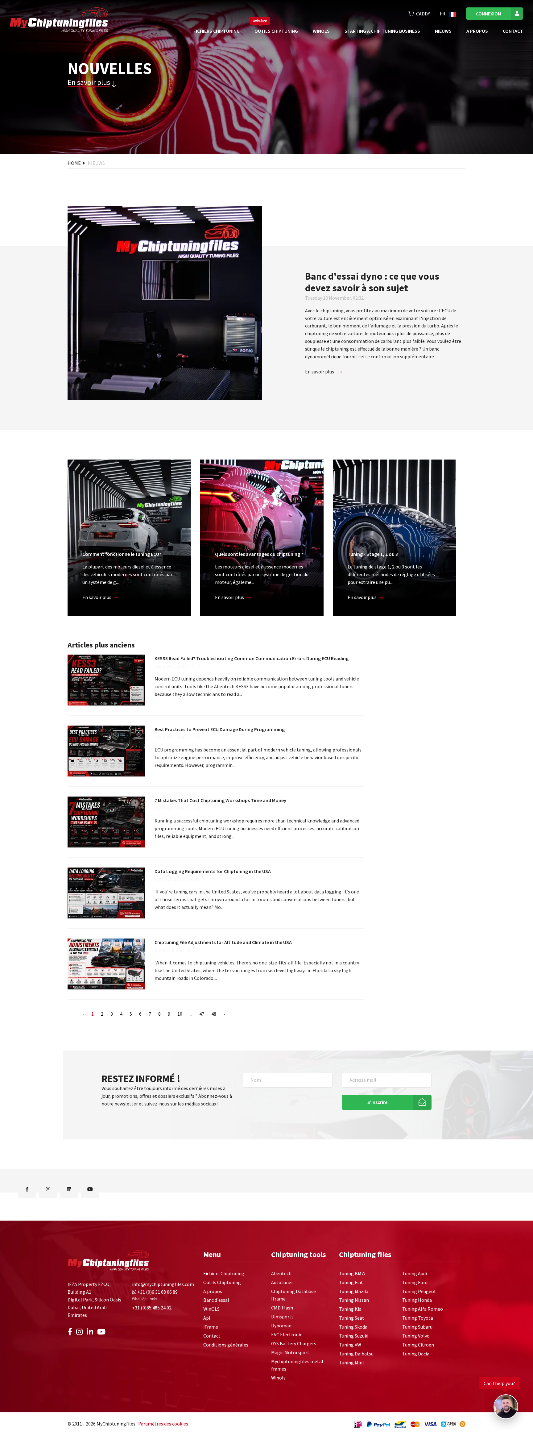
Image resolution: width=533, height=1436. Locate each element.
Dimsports (282, 1317)
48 (213, 1014)
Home (75, 163)
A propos (477, 31)
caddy (423, 13)
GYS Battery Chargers (293, 1343)
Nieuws (443, 31)
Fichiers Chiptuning (216, 31)
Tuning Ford (415, 1282)
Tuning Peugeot (419, 1291)
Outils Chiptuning (276, 31)
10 (179, 1014)
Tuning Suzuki (353, 1336)
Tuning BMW (352, 1273)
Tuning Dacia (415, 1354)
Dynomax (281, 1325)
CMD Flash (282, 1308)
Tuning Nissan (354, 1300)
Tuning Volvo (416, 1336)
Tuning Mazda (353, 1291)
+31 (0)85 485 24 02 (151, 1308)
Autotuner (282, 1282)
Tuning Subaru (417, 1327)
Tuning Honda (417, 1300)
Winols (278, 1378)
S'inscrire (377, 1102)
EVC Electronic (286, 1334)
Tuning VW (350, 1345)
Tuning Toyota (417, 1318)
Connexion (488, 13)
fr (443, 13)
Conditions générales (225, 1345)
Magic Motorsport (290, 1352)
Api (206, 1318)
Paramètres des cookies (163, 1424)
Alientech (281, 1273)
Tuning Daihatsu (356, 1354)
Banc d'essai (216, 1300)
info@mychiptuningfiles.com (163, 1284)
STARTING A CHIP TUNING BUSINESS (382, 31)
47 (201, 1014)
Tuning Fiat (351, 1282)
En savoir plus (89, 82)
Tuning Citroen (418, 1345)
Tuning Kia (350, 1309)
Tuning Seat (351, 1318)
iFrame (210, 1327)
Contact (513, 31)
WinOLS (321, 31)
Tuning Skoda (353, 1327)
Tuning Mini (351, 1362)
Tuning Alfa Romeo (422, 1309)
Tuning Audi (414, 1273)
